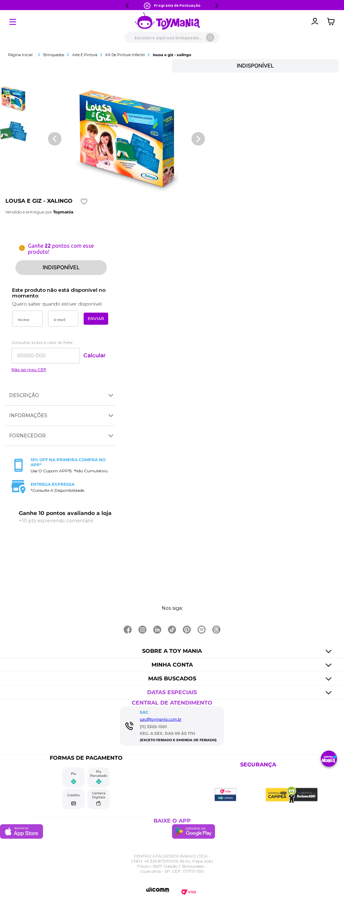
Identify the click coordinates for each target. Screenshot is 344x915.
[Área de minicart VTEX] (333, 21)
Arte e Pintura (84, 54)
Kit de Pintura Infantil (125, 54)
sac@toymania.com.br (160, 719)
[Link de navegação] (167, 21)
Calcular (94, 355)
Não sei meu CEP (28, 369)
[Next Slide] (216, 5)
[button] (60, 396)
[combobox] (172, 37)
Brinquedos (53, 54)
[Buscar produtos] (210, 37)
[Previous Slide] (127, 5)
